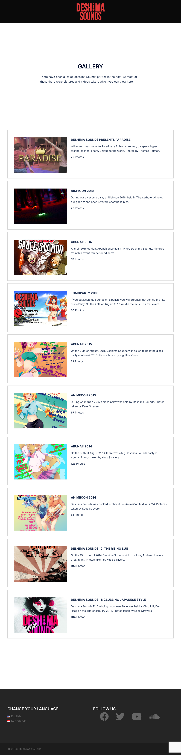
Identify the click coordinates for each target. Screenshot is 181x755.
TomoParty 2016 (84, 293)
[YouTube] (137, 719)
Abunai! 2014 (81, 446)
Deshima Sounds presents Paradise (100, 139)
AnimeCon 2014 (83, 497)
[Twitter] (120, 719)
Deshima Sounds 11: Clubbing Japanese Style (108, 599)
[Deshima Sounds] (90, 11)
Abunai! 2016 (81, 242)
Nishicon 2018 (82, 191)
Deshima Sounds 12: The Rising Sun (99, 548)
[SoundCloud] (154, 719)
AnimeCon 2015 (83, 395)
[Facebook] (104, 719)
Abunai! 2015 (81, 344)
